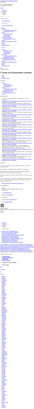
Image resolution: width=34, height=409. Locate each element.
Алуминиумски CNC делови (10, 30)
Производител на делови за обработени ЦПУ (12, 242)
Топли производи (14, 245)
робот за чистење (6, 78)
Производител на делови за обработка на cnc (12, 238)
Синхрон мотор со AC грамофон (9, 241)
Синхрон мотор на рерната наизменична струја (11, 247)
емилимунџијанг (9, 201)
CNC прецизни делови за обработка (10, 232)
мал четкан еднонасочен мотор (9, 233)
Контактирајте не (6, 45)
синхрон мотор (7, 36)
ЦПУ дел (4, 29)
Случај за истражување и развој (9, 41)
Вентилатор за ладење (7, 37)
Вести (3, 43)
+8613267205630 (6, 20)
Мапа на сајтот (22, 245)
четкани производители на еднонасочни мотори (13, 234)
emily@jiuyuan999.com (7, 25)
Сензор (3, 40)
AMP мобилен (30, 245)
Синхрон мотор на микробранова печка (19, 248)
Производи (6, 244)
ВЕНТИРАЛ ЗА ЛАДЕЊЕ (8, 58)
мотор (3, 32)
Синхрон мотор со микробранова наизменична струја (20, 250)
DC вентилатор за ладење (9, 38)
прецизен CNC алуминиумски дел (10, 231)
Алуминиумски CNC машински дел (10, 236)
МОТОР (4, 49)
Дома (3, 27)
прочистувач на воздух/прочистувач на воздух (12, 183)
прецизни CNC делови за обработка (10, 237)
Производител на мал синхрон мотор (8, 249)
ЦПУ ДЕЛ (4, 54)
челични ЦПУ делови (9, 31)
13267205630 (10, 195)
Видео (5, 245)
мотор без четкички (8, 34)
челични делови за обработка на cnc (10, 239)
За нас (3, 42)
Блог (9, 245)
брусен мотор (7, 35)
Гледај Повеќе (13, 102)
